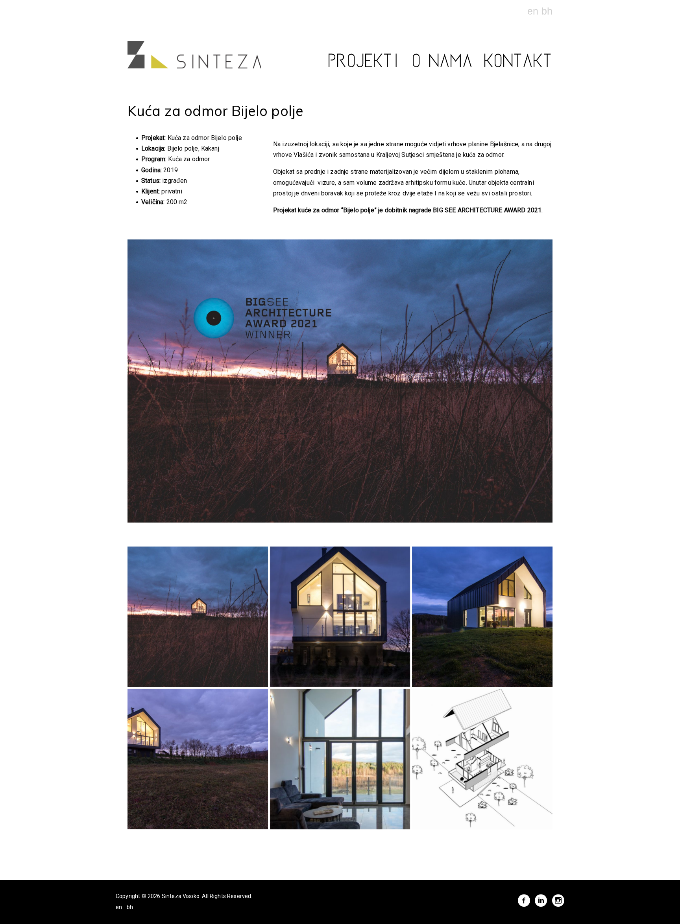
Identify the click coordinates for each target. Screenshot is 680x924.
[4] (198, 759)
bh (546, 11)
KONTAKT (518, 63)
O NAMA (443, 63)
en (534, 11)
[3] (482, 617)
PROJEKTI (365, 63)
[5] (340, 759)
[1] (198, 617)
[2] (340, 617)
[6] (482, 759)
